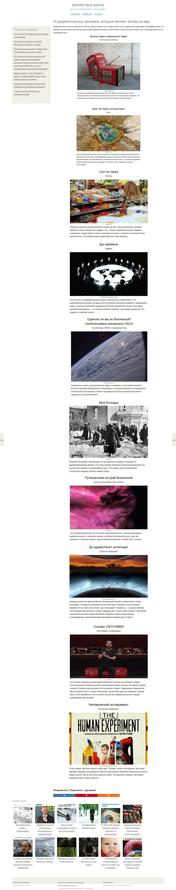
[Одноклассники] (109, 795)
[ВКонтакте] (64, 795)
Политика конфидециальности (67, 885)
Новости (87, 13)
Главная (75, 13)
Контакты (61, 882)
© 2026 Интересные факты (21, 882)
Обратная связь (108, 882)
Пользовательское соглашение (74, 882)
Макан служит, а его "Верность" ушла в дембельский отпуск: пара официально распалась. (30, 76)
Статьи (98, 13)
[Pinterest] (86, 795)
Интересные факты (88, 5)
